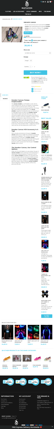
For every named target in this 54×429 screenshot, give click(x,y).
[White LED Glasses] (33, 332)
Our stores (4, 399)
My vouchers (22, 406)
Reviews (5, 98)
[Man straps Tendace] (46, 332)
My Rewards (22, 408)
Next (49, 107)
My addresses (22, 402)
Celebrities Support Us (43, 400)
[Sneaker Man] (27, 358)
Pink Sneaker (6, 365)
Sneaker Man (27, 365)
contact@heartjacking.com (9, 418)
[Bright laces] (20, 332)
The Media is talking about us (45, 402)
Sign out (21, 410)
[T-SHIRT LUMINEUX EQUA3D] (7, 332)
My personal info (23, 404)
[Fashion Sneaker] (17, 358)
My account (22, 399)
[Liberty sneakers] (37, 358)
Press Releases (5, 404)
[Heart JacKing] (27, 7)
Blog (2, 408)
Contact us (4, 401)
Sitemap (3, 406)
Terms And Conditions (6, 402)
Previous (42, 107)
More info (5, 95)
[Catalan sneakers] (47, 358)
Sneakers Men (6, 19)
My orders (21, 401)
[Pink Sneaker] (6, 358)
